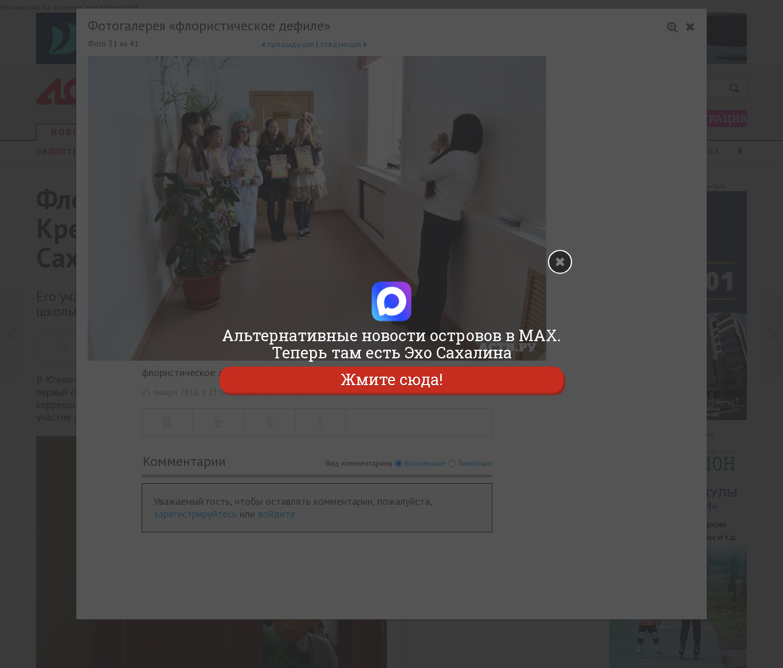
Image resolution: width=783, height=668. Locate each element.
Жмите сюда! (391, 379)
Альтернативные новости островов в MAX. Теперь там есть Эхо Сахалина (391, 344)
